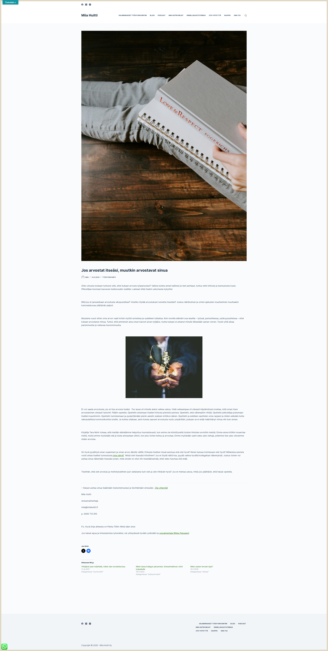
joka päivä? (118, 455)
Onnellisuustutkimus (196, 15)
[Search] (246, 15)
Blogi (152, 15)
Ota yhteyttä (215, 15)
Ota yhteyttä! (161, 488)
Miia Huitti (89, 15)
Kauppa (227, 15)
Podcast (161, 15)
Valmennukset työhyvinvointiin (133, 15)
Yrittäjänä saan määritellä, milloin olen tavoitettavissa (103, 566)
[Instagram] (90, 5)
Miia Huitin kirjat (176, 15)
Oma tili (237, 15)
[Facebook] (82, 5)
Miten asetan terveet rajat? (201, 566)
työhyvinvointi (109, 277)
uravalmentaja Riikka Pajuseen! (174, 533)
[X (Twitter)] (86, 5)
